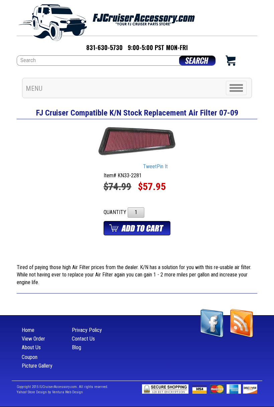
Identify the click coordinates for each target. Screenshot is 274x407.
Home (28, 330)
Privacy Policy (87, 330)
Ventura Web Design (67, 392)
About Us (31, 347)
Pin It (162, 166)
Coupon (29, 357)
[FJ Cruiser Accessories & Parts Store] (107, 20)
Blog (76, 347)
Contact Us (83, 339)
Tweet (150, 166)
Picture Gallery (37, 366)
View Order (33, 339)
